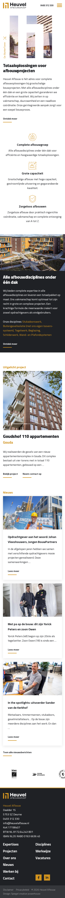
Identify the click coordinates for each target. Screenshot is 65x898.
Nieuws (8, 864)
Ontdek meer (10, 119)
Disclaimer (8, 889)
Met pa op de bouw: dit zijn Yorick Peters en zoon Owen (29, 626)
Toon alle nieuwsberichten (17, 752)
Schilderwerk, (11, 334)
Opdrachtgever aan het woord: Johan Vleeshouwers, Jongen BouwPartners (32, 539)
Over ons (9, 858)
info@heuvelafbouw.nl (16, 823)
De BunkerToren (5, 50)
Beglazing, (34, 330)
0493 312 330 (46, 5)
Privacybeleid (22, 889)
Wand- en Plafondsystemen (35, 334)
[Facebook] (39, 877)
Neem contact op (32, 474)
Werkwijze (43, 851)
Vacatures (43, 858)
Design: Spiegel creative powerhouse (21, 893)
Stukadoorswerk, (32, 321)
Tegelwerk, (21, 330)
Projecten (10, 851)
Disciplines (43, 844)
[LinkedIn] (47, 877)
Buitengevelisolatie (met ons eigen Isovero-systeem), (28, 328)
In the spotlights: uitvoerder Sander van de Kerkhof (31, 705)
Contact (9, 878)
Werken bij (10, 871)
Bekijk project (10, 474)
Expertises (11, 844)
